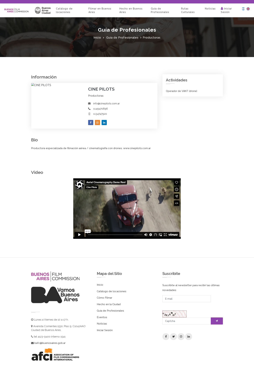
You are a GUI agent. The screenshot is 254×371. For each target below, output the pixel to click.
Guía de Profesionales (160, 10)
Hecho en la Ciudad (109, 304)
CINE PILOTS (101, 89)
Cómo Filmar (104, 297)
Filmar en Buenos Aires (99, 10)
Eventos (102, 317)
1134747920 (100, 113)
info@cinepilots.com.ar (106, 103)
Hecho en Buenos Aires (131, 10)
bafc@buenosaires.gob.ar (49, 343)
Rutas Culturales (188, 10)
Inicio (97, 37)
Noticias (210, 8)
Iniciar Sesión (226, 10)
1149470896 (100, 108)
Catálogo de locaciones (64, 10)
